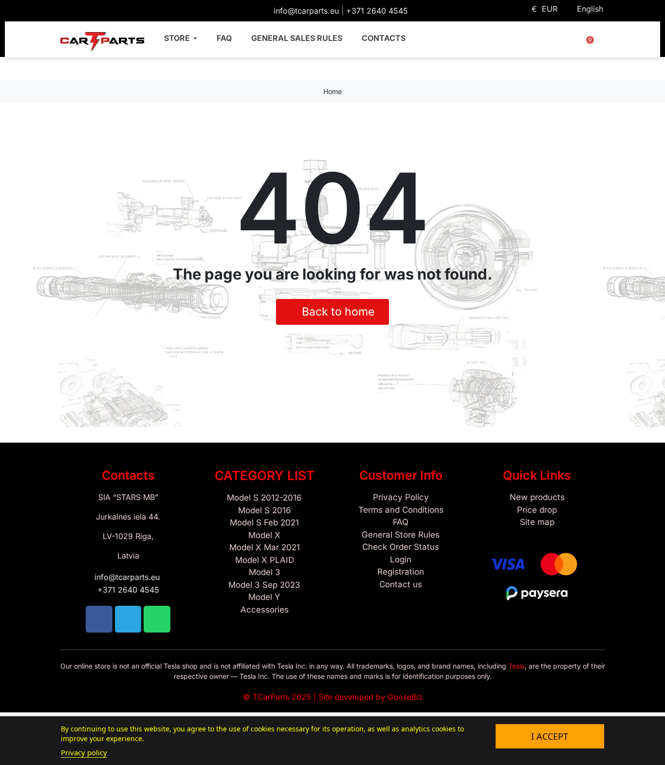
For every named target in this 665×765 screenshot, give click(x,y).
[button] (535, 43)
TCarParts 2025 (282, 697)
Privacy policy (84, 752)
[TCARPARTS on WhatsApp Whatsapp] (96, 9)
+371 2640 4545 (377, 11)
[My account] (563, 43)
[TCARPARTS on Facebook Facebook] (66, 9)
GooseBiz (405, 697)
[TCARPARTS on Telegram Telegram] (81, 9)
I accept (549, 736)
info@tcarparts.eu (307, 11)
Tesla (516, 666)
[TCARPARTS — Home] (102, 42)
